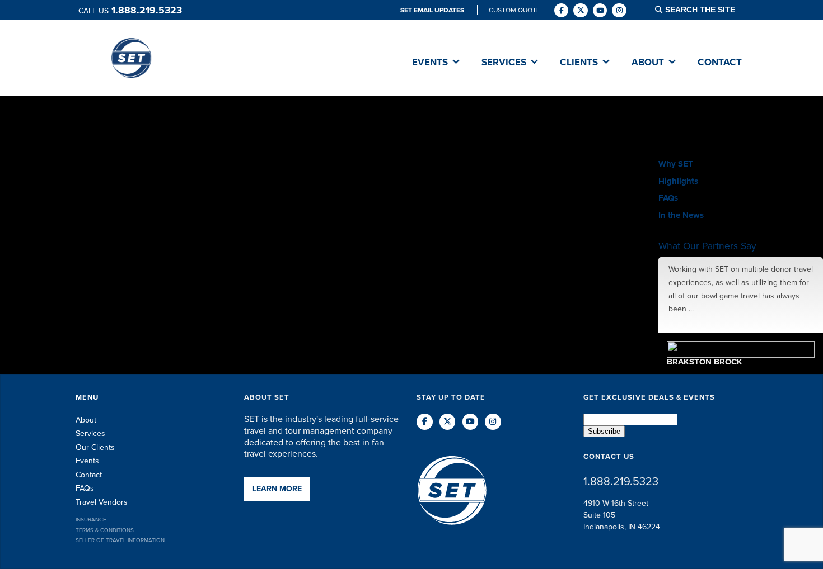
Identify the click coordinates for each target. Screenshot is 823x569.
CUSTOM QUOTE (514, 10)
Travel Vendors (102, 502)
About (86, 420)
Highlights (678, 181)
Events (87, 461)
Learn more (277, 489)
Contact (89, 475)
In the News (681, 215)
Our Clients (95, 447)
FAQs (668, 198)
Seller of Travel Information (120, 540)
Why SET (675, 164)
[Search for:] (707, 9)
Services (90, 433)
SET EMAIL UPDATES (433, 10)
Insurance (91, 519)
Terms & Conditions (105, 530)
